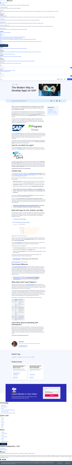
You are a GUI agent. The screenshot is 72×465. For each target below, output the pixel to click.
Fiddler (14, 41)
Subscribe (69, 79)
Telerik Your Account (11, 70)
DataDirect (9, 37)
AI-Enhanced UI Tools (3, 41)
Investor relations (4, 436)
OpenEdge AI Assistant (40, 11)
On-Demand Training (11, 54)
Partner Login (13, 56)
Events (2, 425)
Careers (17, 63)
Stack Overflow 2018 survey (22, 235)
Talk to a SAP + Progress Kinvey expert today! (20, 335)
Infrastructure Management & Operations (11, 39)
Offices (19, 63)
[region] (36, 463)
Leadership (8, 61)
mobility (49, 112)
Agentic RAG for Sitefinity (13, 11)
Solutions (1, 14)
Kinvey (55, 111)
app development (50, 109)
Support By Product (3, 48)
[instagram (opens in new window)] (4, 459)
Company (1, 58)
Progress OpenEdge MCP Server (49, 11)
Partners (1, 55)
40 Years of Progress (4, 441)
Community (25, 48)
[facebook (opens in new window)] (0, 459)
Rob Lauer (14, 100)
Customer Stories (4, 433)
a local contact (4, 449)
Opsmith (29, 12)
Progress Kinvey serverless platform (35, 173)
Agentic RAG (7, 11)
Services (1, 49)
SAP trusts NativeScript (16, 261)
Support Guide (20, 48)
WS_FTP (4, 43)
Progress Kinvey (19, 133)
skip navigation (3, 1)
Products (1, 31)
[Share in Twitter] (54, 101)
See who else (16, 259)
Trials (2, 419)
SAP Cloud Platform (30, 284)
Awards (2, 435)
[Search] (0, 64)
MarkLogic (2, 37)
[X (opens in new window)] (1, 459)
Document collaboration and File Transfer (26, 41)
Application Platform (17, 37)
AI (0, 2)
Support (1, 47)
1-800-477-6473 (2, 71)
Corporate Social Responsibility (24, 61)
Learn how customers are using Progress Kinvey (25, 205)
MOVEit (21, 38)
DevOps (1, 39)
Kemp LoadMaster (25, 39)
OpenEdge (23, 37)
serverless (55, 112)
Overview (58, 79)
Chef (3, 39)
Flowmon (19, 39)
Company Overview (3, 61)
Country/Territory (47, 391)
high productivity (50, 111)
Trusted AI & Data (3, 32)
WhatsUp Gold (30, 39)
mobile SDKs (19, 147)
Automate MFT (20, 42)
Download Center (15, 48)
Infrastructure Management (4, 25)
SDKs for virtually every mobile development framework (25, 174)
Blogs (2, 427)
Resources (2, 50)
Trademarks (70, 455)
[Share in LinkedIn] (57, 101)
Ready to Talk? (7, 71)
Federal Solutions (3, 28)
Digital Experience (3, 22)
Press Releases (8, 63)
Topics (61, 79)
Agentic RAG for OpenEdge (22, 11)
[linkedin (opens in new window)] (5, 459)
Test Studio (17, 41)
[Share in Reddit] (59, 101)
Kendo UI (13, 38)
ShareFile (16, 38)
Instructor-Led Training (4, 54)
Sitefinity (7, 38)
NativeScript (19, 242)
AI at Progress (2, 4)
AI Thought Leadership (4, 7)
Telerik (10, 38)
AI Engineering (2, 13)
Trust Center (13, 63)
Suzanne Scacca (15, 377)
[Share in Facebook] (51, 101)
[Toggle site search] (0, 72)
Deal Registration (10, 57)
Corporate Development (14, 61)
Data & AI (13, 84)
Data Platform (2, 11)
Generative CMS (29, 11)
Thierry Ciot (31, 377)
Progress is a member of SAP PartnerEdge (25, 195)
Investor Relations (3, 63)
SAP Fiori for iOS (21, 148)
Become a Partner (8, 56)
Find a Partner (2, 56)
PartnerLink (6, 70)
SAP (43, 106)
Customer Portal (9, 48)
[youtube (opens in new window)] (3, 459)
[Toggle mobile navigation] (0, 77)
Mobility (17, 84)
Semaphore (6, 37)
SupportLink (2, 70)
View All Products (4, 45)
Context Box (34, 11)
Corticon (12, 37)
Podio (19, 38)
